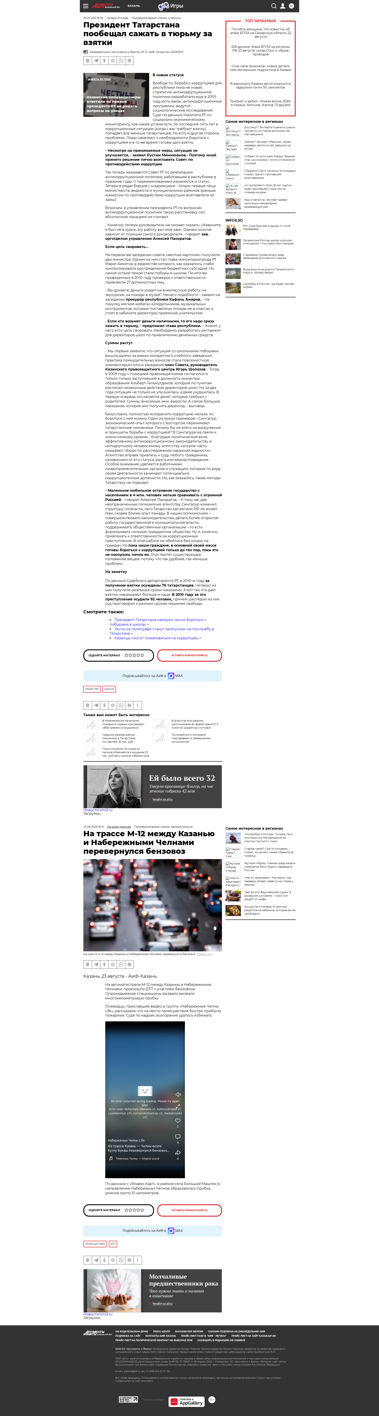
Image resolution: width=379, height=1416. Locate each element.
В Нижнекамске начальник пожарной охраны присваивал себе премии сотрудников (123, 724)
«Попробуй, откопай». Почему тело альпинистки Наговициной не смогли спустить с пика (268, 838)
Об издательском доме (131, 1331)
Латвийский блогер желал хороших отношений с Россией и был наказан (268, 242)
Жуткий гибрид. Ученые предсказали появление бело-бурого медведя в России (269, 867)
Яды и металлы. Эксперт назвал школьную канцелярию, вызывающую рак (266, 203)
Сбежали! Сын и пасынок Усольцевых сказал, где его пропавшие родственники (270, 174)
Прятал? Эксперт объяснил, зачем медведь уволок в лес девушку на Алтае (267, 145)
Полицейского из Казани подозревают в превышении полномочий (191, 738)
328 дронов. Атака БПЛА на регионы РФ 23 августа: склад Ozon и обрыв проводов (260, 50)
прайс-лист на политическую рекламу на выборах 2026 (153, 1340)
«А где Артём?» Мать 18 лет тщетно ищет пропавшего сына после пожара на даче (268, 189)
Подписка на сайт (127, 1336)
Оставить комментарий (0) (190, 655)
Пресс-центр (161, 1331)
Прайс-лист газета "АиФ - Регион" (203, 1336)
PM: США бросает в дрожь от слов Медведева (266, 227)
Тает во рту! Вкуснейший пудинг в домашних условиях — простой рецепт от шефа (267, 895)
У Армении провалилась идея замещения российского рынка (264, 256)
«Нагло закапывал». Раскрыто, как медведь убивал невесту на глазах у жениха (268, 881)
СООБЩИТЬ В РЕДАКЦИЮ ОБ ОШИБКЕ (221, 1340)
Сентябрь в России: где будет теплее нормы (268, 285)
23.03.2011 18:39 (93, 18)
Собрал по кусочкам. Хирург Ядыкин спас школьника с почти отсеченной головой (269, 160)
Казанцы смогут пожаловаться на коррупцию (156, 638)
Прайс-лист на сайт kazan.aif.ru (253, 1336)
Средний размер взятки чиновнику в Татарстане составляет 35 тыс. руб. (118, 738)
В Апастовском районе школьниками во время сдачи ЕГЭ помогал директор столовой (195, 724)
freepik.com (205, 954)
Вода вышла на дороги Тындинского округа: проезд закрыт (268, 271)
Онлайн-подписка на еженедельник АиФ (236, 1331)
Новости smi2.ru (98, 810)
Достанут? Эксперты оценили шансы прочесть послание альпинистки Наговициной (269, 131)
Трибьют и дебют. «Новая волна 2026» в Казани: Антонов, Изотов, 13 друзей (260, 103)
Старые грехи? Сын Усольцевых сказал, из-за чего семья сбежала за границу (268, 852)
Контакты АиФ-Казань (160, 1336)
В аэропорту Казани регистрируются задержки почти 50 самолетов (260, 85)
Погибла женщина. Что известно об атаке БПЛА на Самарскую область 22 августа (260, 33)
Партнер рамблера (153, 1399)
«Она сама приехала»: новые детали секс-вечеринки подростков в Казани (260, 68)
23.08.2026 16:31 (93, 826)
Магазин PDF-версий (189, 1331)
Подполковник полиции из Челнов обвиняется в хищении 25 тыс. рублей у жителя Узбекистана (125, 752)
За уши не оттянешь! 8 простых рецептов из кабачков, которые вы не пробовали (269, 910)
